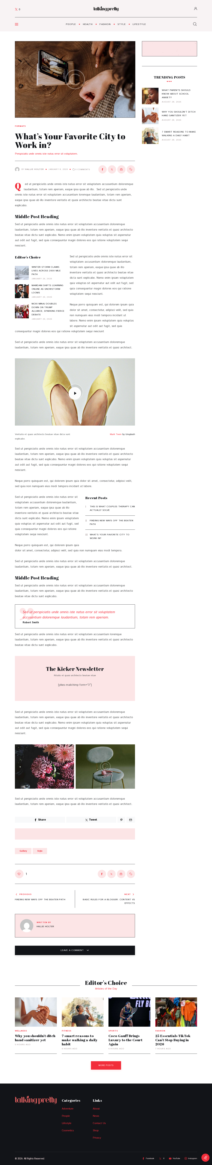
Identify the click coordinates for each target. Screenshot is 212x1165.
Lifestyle (66, 1123)
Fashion (160, 1030)
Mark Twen (115, 434)
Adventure (68, 1109)
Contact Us (99, 1123)
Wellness (21, 1030)
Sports (113, 1030)
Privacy (97, 1138)
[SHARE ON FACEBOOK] (102, 169)
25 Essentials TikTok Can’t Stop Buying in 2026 (173, 1039)
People (66, 1116)
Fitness (66, 1030)
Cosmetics (68, 1130)
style (39, 851)
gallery (23, 851)
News (96, 1116)
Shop (96, 1130)
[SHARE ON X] (112, 169)
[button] (25, 80)
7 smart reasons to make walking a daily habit (80, 1039)
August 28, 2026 (171, 101)
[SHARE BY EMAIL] (121, 169)
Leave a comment (73, 950)
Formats (20, 126)
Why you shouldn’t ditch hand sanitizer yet (35, 1037)
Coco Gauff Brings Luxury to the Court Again (125, 1039)
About (96, 1109)
